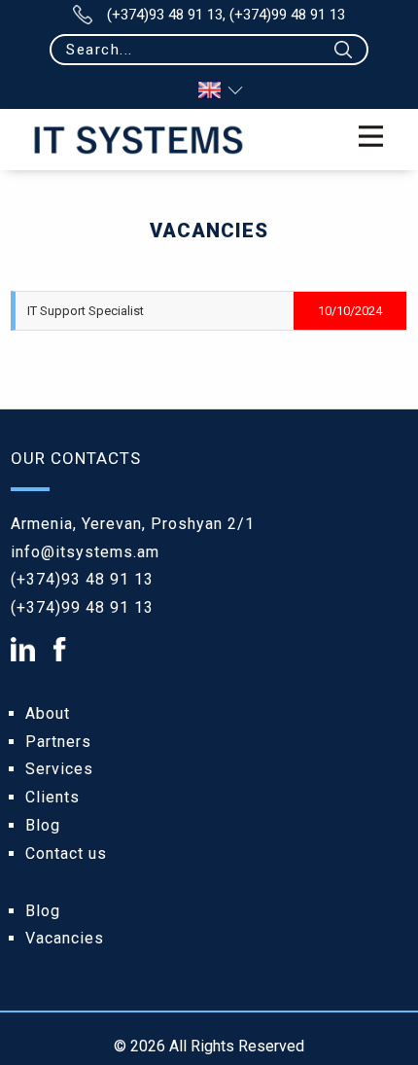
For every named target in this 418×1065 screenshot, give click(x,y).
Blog (42, 825)
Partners (58, 741)
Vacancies (64, 938)
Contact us (66, 853)
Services (59, 769)
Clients (52, 797)
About (47, 713)
